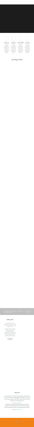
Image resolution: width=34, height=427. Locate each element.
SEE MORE (28, 311)
